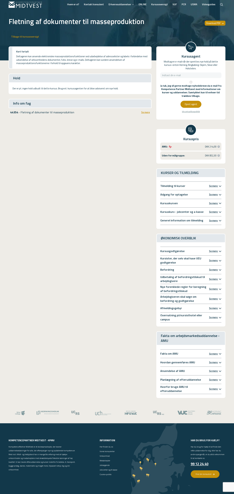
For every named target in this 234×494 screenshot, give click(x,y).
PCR (184, 4)
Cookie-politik (105, 474)
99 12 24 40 (199, 464)
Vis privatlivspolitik (191, 111)
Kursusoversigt (159, 4)
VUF (175, 4)
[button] (218, 146)
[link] (25, 5)
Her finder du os (106, 446)
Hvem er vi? (73, 4)
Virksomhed (105, 455)
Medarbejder (105, 460)
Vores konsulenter (107, 451)
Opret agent (191, 104)
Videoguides (208, 4)
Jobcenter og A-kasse (108, 469)
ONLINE (142, 4)
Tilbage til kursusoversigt (25, 36)
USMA (194, 4)
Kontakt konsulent (94, 4)
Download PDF (213, 23)
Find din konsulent (204, 474)
